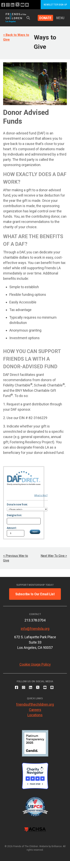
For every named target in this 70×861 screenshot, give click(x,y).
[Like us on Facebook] (3, 5)
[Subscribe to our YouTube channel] (22, 5)
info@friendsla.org (35, 629)
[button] (28, 18)
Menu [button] (60, 17)
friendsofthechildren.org (35, 704)
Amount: (12, 528)
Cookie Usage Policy (35, 664)
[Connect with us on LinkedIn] (12, 5)
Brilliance (57, 846)
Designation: (14, 515)
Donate (45, 17)
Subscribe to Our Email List (35, 594)
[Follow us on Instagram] (8, 5)
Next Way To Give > (54, 556)
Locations (35, 715)
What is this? (41, 495)
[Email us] (27, 5)
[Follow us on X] (17, 5)
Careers (35, 710)
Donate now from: (17, 504)
